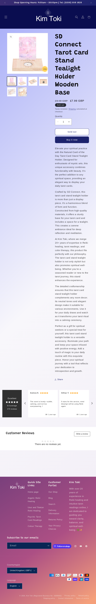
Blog (50, 498)
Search (51, 504)
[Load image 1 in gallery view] (11, 81)
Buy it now (72, 140)
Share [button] (60, 379)
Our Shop (52, 492)
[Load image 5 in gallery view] (11, 91)
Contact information (65, 598)
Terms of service (82, 598)
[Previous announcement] (4, 2)
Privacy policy (70, 596)
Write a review (82, 434)
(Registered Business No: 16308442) (47, 596)
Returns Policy (55, 520)
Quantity (58, 116)
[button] (6, 17)
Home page (33, 492)
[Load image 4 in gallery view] (43, 81)
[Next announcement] (91, 2)
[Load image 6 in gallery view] (22, 91)
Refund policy (83, 596)
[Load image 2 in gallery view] (22, 81)
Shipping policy (49, 598)
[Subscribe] (48, 545)
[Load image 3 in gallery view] (32, 81)
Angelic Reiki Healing (34, 499)
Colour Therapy (35, 526)
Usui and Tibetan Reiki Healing (36, 509)
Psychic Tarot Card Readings (35, 518)
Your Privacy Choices (54, 527)
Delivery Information (53, 512)
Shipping (72, 109)
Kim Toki (29, 596)
